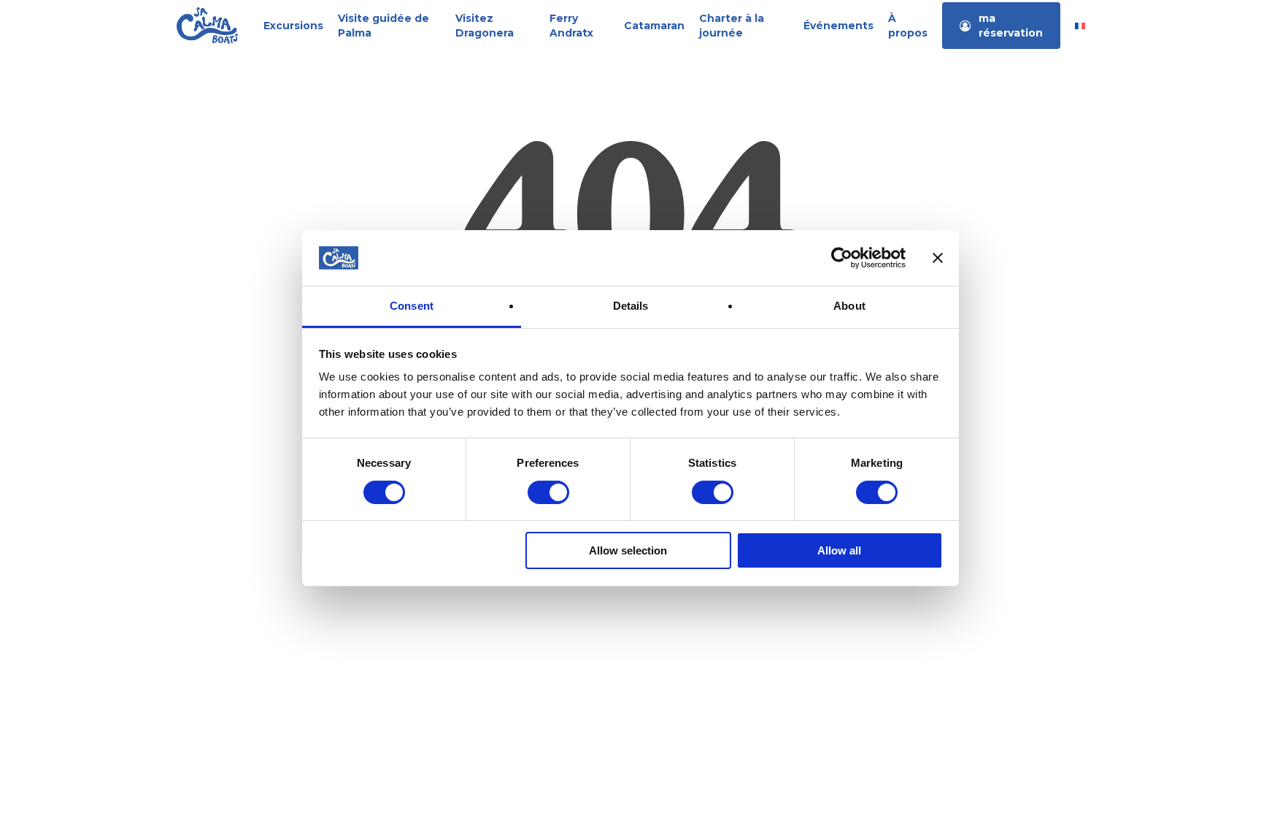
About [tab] (849, 306)
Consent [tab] (411, 306)
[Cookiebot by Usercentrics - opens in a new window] (842, 258)
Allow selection (628, 550)
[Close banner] (938, 258)
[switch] (548, 492)
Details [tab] (631, 306)
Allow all (839, 550)
